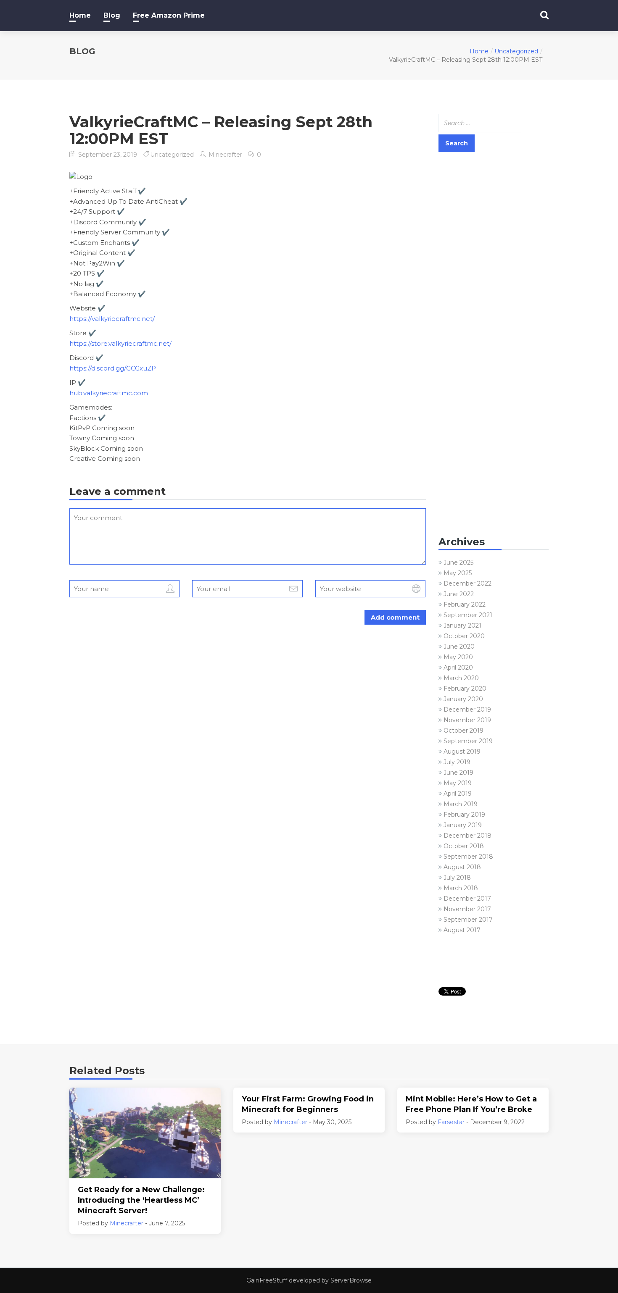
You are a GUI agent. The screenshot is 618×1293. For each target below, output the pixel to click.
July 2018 (457, 877)
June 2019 (458, 772)
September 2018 (468, 856)
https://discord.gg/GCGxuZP (112, 368)
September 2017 (468, 919)
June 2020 (459, 646)
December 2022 (467, 583)
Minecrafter (225, 154)
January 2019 (463, 825)
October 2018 (464, 846)
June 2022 (459, 594)
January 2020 (463, 699)
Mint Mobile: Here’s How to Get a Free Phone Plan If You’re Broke (471, 1104)
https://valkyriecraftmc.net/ (112, 319)
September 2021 (468, 615)
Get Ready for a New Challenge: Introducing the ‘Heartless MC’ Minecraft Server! (141, 1200)
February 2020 (465, 688)
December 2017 (467, 898)
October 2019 (463, 730)
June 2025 (458, 562)
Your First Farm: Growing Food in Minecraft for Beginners (308, 1104)
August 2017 (462, 930)
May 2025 (458, 573)
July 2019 (457, 762)
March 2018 (461, 888)
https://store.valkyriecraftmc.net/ (120, 343)
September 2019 (468, 741)
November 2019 (467, 720)
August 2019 (462, 751)
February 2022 (465, 604)
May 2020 (458, 657)
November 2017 (467, 909)
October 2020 (464, 636)
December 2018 (467, 835)
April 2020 (458, 667)
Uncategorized (516, 51)
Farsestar (451, 1122)
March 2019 (461, 804)
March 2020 (461, 678)
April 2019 (458, 793)
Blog (111, 15)
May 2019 (458, 783)
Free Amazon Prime (169, 15)
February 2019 (464, 814)
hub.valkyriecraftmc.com (108, 393)
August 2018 (462, 867)
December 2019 (467, 709)
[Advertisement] (493, 291)
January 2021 (462, 625)
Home (80, 15)
